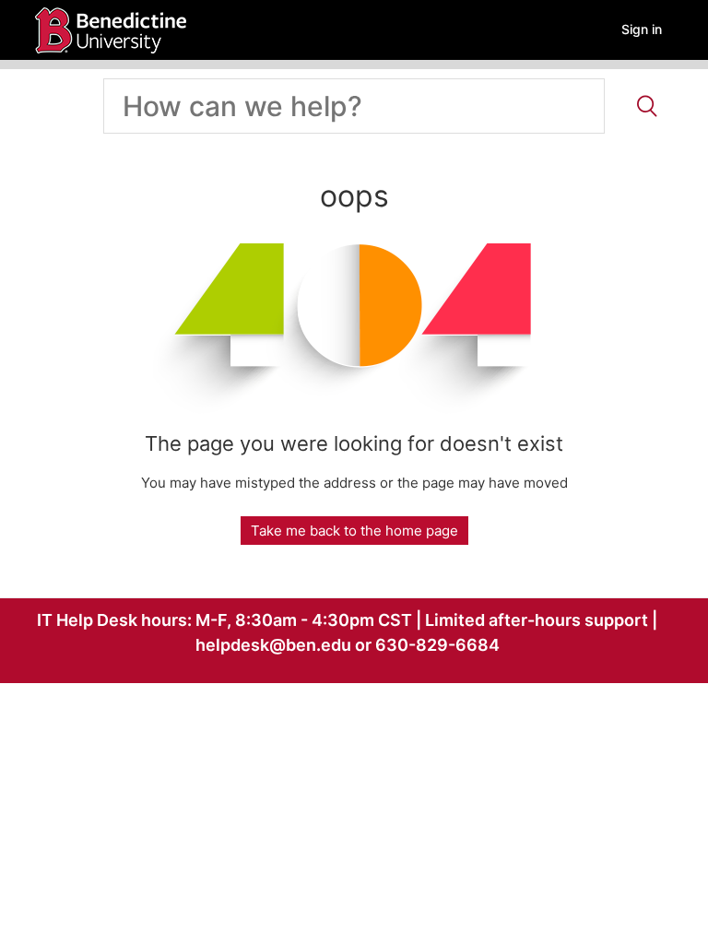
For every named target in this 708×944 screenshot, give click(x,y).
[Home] (110, 29)
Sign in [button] (641, 29)
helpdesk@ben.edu (273, 645)
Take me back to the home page (354, 530)
